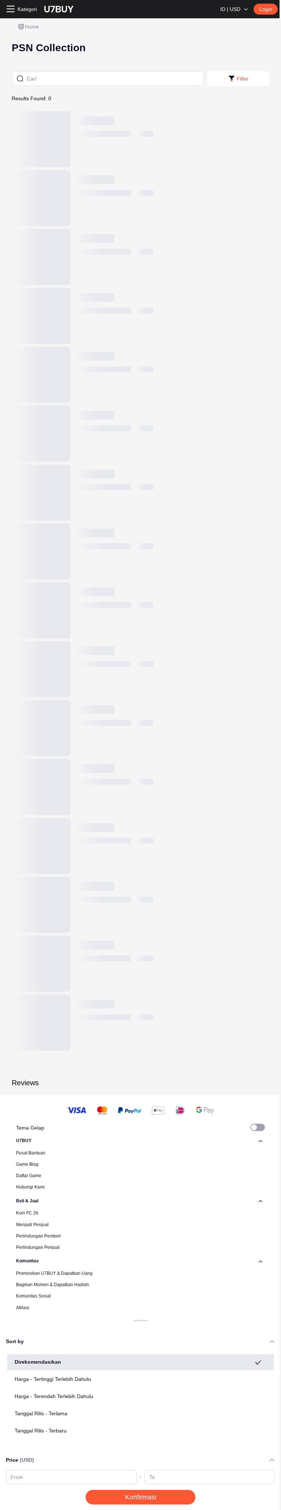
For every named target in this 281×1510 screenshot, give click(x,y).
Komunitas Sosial (33, 1296)
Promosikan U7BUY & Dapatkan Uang (54, 1273)
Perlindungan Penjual (38, 1247)
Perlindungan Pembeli (38, 1236)
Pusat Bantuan (30, 1153)
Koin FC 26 (27, 1213)
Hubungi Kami (30, 1187)
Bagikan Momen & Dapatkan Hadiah (52, 1284)
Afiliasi (22, 1307)
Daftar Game (28, 1175)
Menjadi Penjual (32, 1224)
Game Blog (27, 1164)
